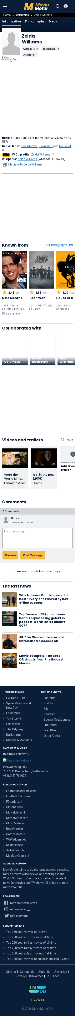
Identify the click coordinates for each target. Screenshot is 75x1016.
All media (67, 439)
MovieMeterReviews (23, 903)
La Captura (13, 713)
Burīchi (48, 703)
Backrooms (13, 734)
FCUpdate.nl (14, 801)
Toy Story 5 (13, 718)
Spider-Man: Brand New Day (18, 705)
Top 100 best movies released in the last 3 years (37, 958)
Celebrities (22, 14)
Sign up (11, 971)
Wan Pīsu (50, 730)
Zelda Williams (41, 154)
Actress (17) (30, 48)
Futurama (50, 725)
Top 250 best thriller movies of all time (31, 942)
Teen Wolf (46, 146)
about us (16, 887)
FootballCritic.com (18, 796)
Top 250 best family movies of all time (31, 948)
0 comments (10, 511)
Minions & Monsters (19, 740)
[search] (57, 6)
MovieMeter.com (17, 818)
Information (11, 21)
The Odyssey (14, 729)
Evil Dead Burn (15, 698)
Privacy (20, 976)
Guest (16, 518)
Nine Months (29, 146)
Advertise (60, 971)
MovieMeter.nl (15, 812)
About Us (44, 971)
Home (7, 14)
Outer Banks (52, 735)
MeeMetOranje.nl (17, 855)
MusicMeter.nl (15, 823)
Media (53, 21)
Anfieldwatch (15, 850)
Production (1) (50, 48)
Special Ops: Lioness (57, 719)
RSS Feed (53, 976)
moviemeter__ (20, 909)
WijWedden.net (16, 839)
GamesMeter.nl (16, 834)
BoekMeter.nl (15, 828)
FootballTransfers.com (21, 791)
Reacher (49, 714)
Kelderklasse (14, 845)
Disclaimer (36, 976)
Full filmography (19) (59, 245)
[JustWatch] (37, 1000)
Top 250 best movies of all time (26, 931)
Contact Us (27, 971)
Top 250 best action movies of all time (31, 953)
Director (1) (29, 54)
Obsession (13, 724)
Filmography (35, 21)
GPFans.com (14, 807)
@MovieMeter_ (20, 915)
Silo (46, 708)
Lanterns (49, 698)
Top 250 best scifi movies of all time (29, 937)
